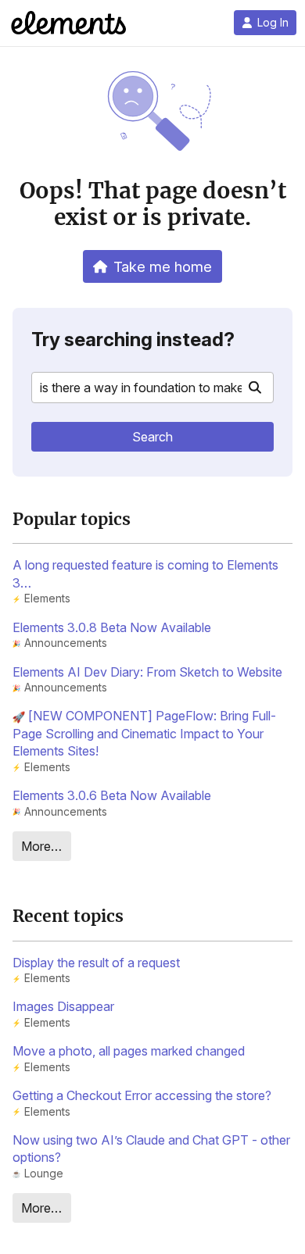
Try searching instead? (133, 339)
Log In (273, 22)
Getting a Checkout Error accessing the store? (142, 1095)
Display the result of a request (96, 962)
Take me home (162, 266)
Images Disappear (63, 1006)
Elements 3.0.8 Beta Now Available (112, 627)
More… (41, 846)
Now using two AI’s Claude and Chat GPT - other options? (151, 1148)
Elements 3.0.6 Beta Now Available (112, 795)
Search (152, 437)
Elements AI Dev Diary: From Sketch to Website (147, 672)
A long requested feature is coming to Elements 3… (145, 573)
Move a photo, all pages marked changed (129, 1051)
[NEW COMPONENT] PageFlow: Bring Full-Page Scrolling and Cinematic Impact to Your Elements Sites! (144, 733)
